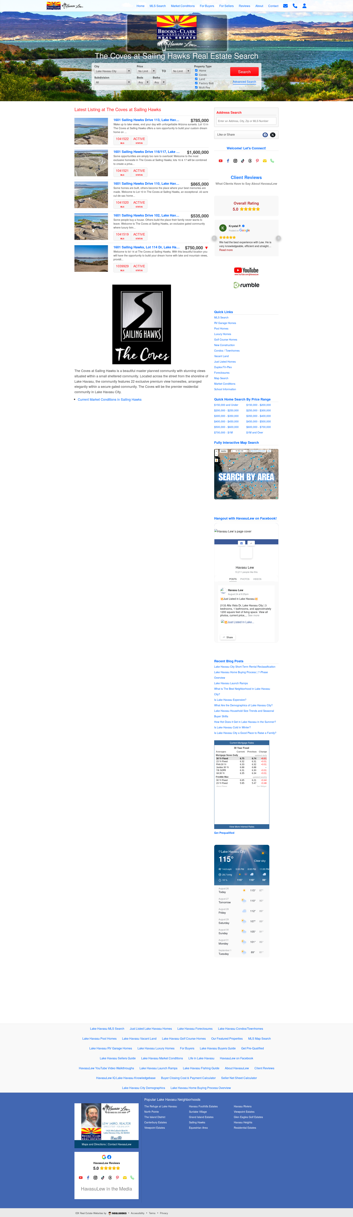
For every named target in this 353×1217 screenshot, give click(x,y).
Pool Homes (221, 328)
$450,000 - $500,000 (258, 421)
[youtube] (220, 160)
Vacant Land (221, 356)
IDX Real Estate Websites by (91, 1213)
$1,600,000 (198, 152)
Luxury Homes (222, 334)
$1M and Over (254, 432)
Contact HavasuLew (119, 1144)
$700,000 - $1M (223, 432)
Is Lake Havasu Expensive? (230, 699)
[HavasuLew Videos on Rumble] (246, 285)
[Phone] (272, 160)
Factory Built (206, 83)
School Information (225, 389)
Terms (152, 1213)
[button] (214, 237)
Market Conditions (224, 383)
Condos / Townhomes (227, 350)
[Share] (251, 543)
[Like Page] (241, 543)
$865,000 (200, 184)
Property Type (203, 66)
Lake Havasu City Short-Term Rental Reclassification (244, 666)
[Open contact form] (285, 5)
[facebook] (228, 160)
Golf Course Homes (225, 339)
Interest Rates (247, 826)
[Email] (264, 160)
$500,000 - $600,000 (226, 427)
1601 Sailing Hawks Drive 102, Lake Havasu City (146, 215)
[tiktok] (242, 160)
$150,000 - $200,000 (258, 405)
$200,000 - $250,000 (226, 410)
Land (201, 79)
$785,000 (200, 120)
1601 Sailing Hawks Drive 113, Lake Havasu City (146, 120)
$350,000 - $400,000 (258, 416)
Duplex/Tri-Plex (223, 367)
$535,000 (200, 215)
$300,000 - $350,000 (226, 416)
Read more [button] (225, 250)
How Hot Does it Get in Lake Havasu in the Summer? (245, 722)
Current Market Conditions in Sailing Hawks (110, 399)
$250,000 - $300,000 (258, 410)
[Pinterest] (257, 160)
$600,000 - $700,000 (258, 427)
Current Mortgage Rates (242, 742)
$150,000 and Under (226, 405)
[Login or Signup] (304, 5)
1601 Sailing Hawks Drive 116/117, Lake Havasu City (146, 152)
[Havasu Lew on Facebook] (246, 552)
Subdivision (101, 77)
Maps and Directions (94, 1144)
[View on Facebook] (222, 228)
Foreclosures (221, 372)
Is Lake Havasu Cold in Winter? (232, 727)
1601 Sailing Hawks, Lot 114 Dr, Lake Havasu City (146, 247)
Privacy (164, 1213)
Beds (140, 77)
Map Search (221, 378)
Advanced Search (244, 81)
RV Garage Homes (225, 323)
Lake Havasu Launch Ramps (231, 683)
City (96, 66)
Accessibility (138, 1213)
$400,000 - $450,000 (226, 421)
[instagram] (235, 160)
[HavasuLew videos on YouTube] (246, 271)
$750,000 (197, 247)
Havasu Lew (245, 567)
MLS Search (221, 317)
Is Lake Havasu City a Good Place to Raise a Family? (245, 733)
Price (140, 66)
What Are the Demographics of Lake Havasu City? (243, 705)
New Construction (224, 345)
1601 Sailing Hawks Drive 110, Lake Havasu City (146, 183)
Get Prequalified (224, 833)
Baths (156, 77)
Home (202, 70)
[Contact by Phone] (295, 5)
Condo (202, 75)
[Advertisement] (246, 994)
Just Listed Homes (225, 361)
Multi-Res (204, 87)
